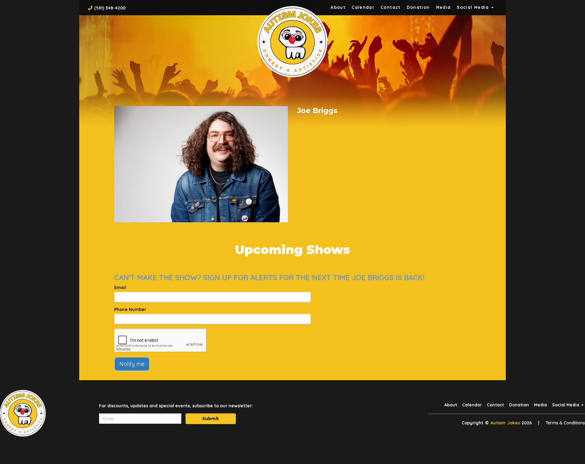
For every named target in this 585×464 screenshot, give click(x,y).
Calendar (363, 7)
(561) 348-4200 (110, 8)
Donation (418, 7)
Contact (391, 7)
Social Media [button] (474, 7)
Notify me (131, 363)
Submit (210, 418)
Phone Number (130, 309)
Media (443, 7)
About (338, 7)
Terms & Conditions (565, 423)
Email (120, 287)
